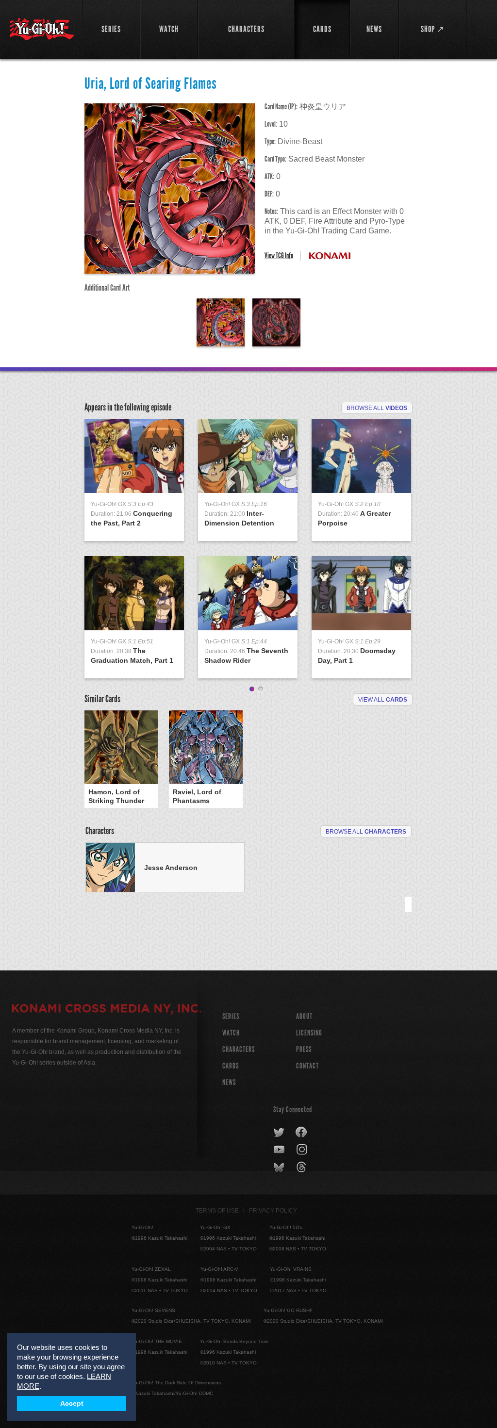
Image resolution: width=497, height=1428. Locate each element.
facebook (302, 1132)
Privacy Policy (273, 1210)
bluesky (280, 1167)
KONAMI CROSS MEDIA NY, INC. (106, 1009)
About (304, 1016)
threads (303, 1167)
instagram (303, 1150)
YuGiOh (42, 29)
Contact (307, 1065)
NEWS (229, 1082)
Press (304, 1049)
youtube (280, 1150)
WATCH (231, 1032)
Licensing (309, 1032)
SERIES (230, 1016)
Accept (71, 1403)
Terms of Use (217, 1210)
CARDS (230, 1065)
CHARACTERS (238, 1049)
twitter (279, 1132)
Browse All (377, 408)
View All (382, 699)
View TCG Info (279, 255)
